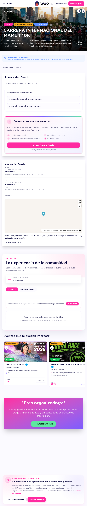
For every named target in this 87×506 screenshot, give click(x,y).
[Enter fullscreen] (79, 201)
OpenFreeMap (46, 230)
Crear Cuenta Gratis (43, 145)
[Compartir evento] (79, 11)
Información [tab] (8, 68)
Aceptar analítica (37, 499)
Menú (9, 4)
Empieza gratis (76, 4)
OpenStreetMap (73, 230)
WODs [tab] (18, 68)
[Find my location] (79, 206)
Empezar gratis (45, 423)
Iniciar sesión (61, 4)
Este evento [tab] (12, 289)
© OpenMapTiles (56, 230)
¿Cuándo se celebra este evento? (26, 99)
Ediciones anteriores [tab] (27, 289)
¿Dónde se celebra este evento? (26, 106)
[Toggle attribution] (80, 230)
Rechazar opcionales (15, 499)
